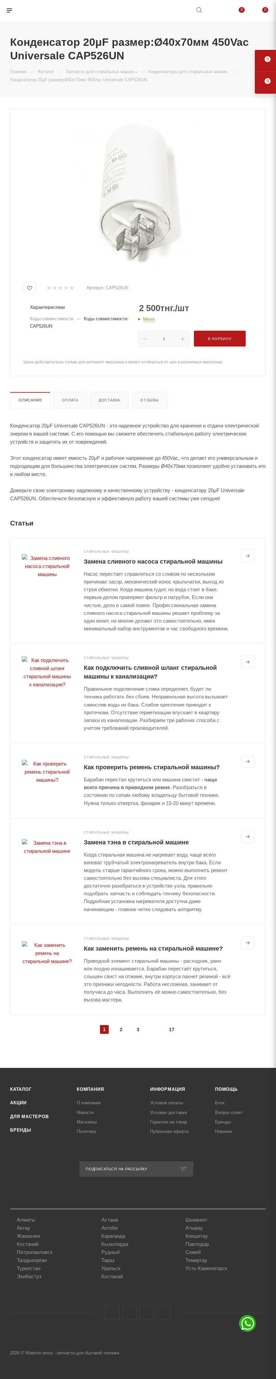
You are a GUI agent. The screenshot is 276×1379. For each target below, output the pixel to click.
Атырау (194, 1228)
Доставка (109, 400)
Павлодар (197, 1244)
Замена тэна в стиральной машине (136, 842)
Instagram (129, 1313)
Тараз (107, 1260)
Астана (109, 1220)
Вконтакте (112, 1313)
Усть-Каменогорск (206, 1268)
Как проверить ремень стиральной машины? (152, 767)
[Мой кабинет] (215, 10)
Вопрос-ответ (228, 1112)
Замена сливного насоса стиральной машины (153, 561)
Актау (23, 1228)
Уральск (110, 1268)
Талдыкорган (32, 1260)
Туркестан (28, 1268)
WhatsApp (164, 1313)
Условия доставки (168, 1112)
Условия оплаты (166, 1102)
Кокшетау (196, 1236)
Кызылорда (114, 1244)
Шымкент (196, 1220)
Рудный (110, 1252)
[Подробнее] (247, 555)
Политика (86, 1131)
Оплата (70, 400)
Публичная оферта (169, 1131)
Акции (18, 1102)
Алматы (26, 1220)
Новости (85, 1112)
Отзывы (149, 400)
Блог (220, 1102)
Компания (90, 1089)
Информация (167, 1089)
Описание (30, 400)
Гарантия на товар (168, 1122)
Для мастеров (29, 1116)
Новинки (223, 1131)
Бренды (20, 1130)
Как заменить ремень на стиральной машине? (153, 948)
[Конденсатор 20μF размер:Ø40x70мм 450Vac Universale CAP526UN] (138, 194)
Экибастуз (29, 1276)
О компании (89, 1102)
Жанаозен (28, 1236)
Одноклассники (146, 1313)
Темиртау (196, 1260)
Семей (193, 1252)
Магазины (87, 1122)
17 (171, 1029)
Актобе (109, 1228)
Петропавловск (35, 1252)
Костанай (27, 1244)
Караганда (113, 1236)
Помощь (226, 1089)
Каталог (21, 1089)
